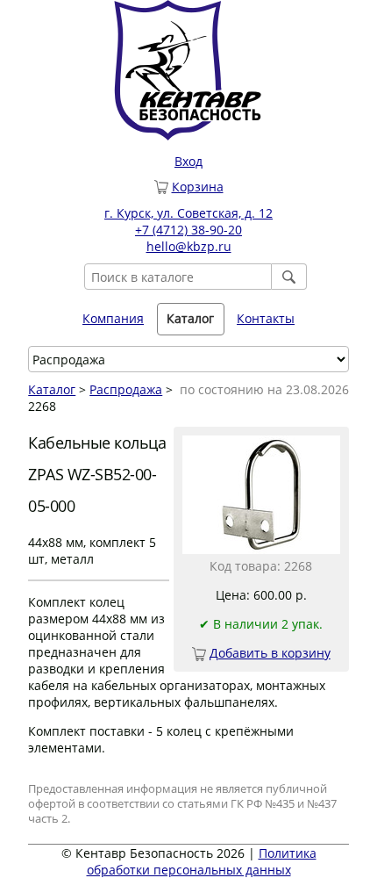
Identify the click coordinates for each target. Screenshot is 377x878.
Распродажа (125, 389)
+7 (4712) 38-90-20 (188, 229)
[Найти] (289, 276)
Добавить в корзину (270, 652)
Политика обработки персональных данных (202, 861)
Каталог (51, 389)
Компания (113, 318)
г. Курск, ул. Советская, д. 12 (188, 213)
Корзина (198, 186)
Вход (188, 161)
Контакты (266, 318)
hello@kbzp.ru (188, 246)
